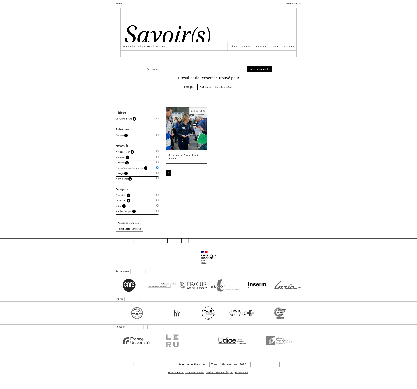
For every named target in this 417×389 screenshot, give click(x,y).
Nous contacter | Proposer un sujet (186, 372)
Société (275, 46)
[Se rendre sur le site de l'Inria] (287, 285)
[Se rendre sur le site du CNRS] (129, 285)
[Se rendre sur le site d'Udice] (232, 341)
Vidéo (120, 206)
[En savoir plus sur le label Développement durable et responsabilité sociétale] (280, 313)
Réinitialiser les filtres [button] (129, 228)
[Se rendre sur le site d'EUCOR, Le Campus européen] (224, 285)
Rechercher (293, 3)
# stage (121, 173)
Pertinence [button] (205, 86)
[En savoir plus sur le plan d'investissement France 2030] (208, 313)
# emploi (122, 157)
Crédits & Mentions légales (219, 372)
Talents (233, 46)
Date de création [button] (223, 86)
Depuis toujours (125, 118)
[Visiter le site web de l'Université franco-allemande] (280, 340)
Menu (119, 3)
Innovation (260, 46)
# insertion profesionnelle (131, 168)
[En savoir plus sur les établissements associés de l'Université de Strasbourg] (160, 285)
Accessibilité (241, 372)
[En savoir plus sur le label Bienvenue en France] (137, 313)
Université (122, 200)
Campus (246, 46)
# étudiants (123, 178)
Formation (122, 195)
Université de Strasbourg (192, 364)
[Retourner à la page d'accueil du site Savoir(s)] (166, 36)
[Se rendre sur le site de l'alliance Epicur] (192, 285)
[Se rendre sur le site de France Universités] (137, 340)
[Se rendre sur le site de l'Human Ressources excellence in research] (176, 313)
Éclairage (289, 46)
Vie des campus (125, 211)
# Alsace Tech (124, 151)
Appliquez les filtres (128, 222)
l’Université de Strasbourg (153, 46)
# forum (122, 162)
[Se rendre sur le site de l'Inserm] (256, 285)
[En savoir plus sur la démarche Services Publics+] (240, 313)
